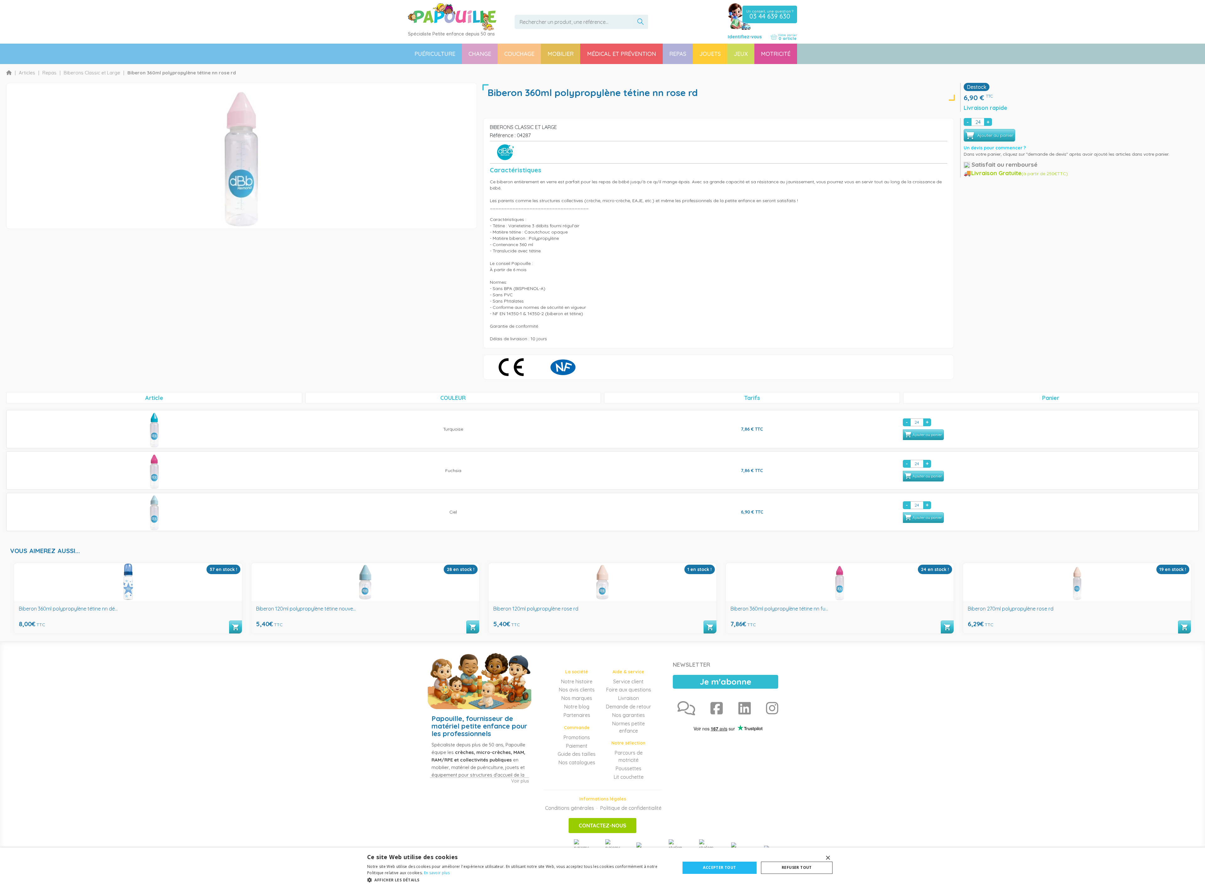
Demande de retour (628, 706)
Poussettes (628, 768)
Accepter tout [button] (719, 867)
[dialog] (602, 868)
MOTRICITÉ (775, 53)
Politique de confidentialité (630, 808)
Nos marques (576, 698)
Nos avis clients (577, 689)
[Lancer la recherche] (640, 22)
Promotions (576, 737)
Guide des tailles (577, 754)
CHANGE (480, 53)
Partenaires (576, 715)
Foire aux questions (628, 689)
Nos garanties (628, 715)
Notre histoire (576, 681)
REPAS (677, 53)
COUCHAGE (519, 53)
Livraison (628, 698)
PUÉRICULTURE (435, 53)
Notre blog (576, 706)
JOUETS (710, 53)
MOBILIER (561, 53)
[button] (519, 879)
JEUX (741, 53)
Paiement (576, 746)
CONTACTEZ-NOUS (602, 825)
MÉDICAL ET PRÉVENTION (621, 53)
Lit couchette (628, 777)
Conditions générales (569, 808)
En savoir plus (437, 872)
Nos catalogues (576, 762)
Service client (628, 681)
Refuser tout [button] (797, 867)
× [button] (827, 858)
